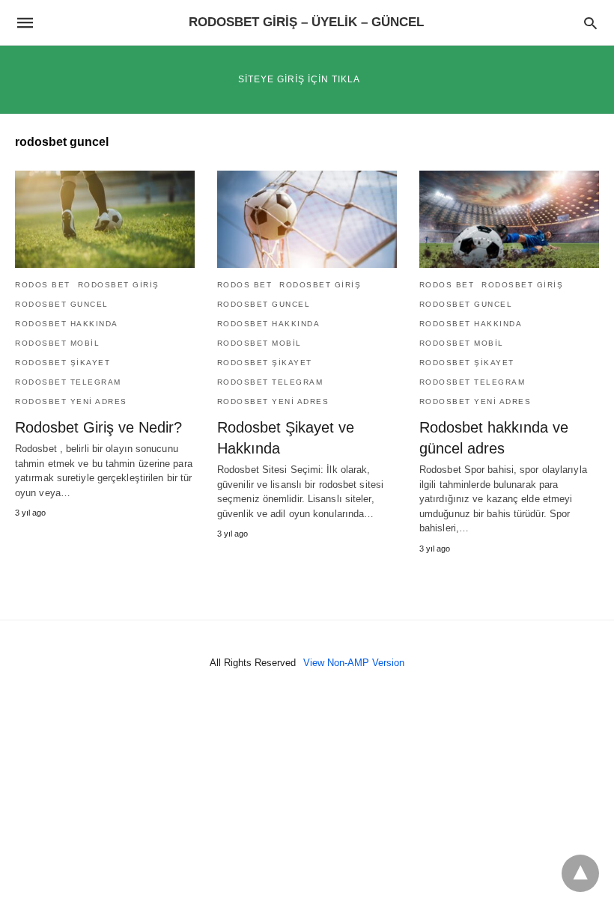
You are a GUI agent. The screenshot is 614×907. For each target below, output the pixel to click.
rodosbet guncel (62, 304)
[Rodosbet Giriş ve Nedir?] (105, 219)
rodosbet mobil (57, 343)
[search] (590, 22)
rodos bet (42, 285)
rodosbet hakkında (66, 324)
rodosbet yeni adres (71, 401)
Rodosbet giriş (118, 285)
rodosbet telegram (68, 382)
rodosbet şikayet (62, 362)
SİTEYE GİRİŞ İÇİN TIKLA (299, 79)
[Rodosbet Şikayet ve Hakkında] (307, 219)
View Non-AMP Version (353, 662)
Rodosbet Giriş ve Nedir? (98, 427)
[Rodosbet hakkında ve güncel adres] (509, 219)
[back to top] (580, 873)
